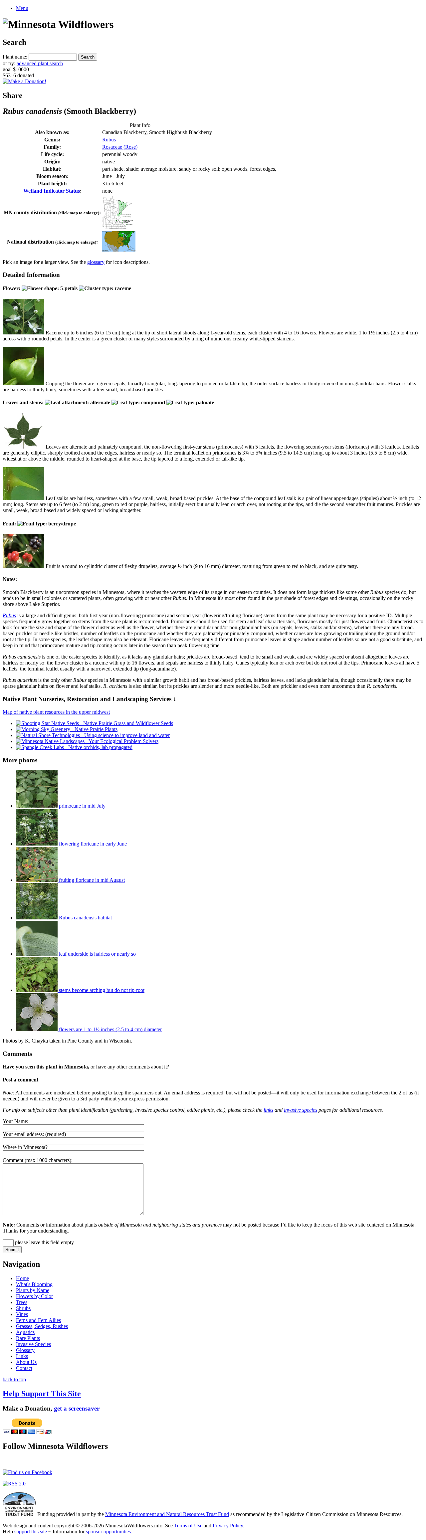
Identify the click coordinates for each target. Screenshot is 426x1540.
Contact (24, 1368)
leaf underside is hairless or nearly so (97, 954)
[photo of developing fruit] (23, 566)
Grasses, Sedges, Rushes (42, 1326)
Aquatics (25, 1332)
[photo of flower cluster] (23, 332)
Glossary (25, 1350)
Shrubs (23, 1308)
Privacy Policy (228, 1525)
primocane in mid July (82, 806)
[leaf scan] (23, 447)
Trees (21, 1302)
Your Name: (15, 1121)
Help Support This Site (42, 1393)
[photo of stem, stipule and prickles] (23, 498)
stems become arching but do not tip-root (101, 990)
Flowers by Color (34, 1296)
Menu (22, 8)
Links (22, 1356)
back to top (14, 1379)
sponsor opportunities (108, 1531)
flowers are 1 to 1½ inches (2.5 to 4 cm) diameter (110, 1029)
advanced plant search (40, 63)
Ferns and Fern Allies (38, 1320)
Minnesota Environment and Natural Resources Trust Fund (167, 1514)
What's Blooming (34, 1284)
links (268, 1110)
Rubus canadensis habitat (85, 917)
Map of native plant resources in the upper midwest (56, 712)
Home (22, 1278)
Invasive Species (33, 1344)
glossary (96, 262)
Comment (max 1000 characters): (38, 1160)
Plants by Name (32, 1290)
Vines (22, 1314)
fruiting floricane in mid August (91, 880)
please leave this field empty (44, 1242)
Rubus (109, 139)
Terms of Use (188, 1525)
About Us (26, 1362)
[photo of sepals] (23, 383)
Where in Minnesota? (25, 1147)
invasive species (300, 1110)
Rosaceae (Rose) (119, 147)
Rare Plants (28, 1338)
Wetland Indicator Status (51, 191)
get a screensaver (77, 1408)
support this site (30, 1531)
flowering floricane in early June (92, 844)
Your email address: (23, 1134)
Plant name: (15, 57)
